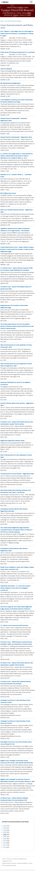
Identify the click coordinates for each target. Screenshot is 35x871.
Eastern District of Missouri (17, 10)
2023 (4, 832)
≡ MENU (4, 2)
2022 (4, 834)
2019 (4, 841)
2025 (4, 828)
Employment (5, 861)
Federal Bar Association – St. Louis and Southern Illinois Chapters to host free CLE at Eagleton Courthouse (15, 588)
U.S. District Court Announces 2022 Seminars (14, 625)
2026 (4, 826)
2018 (4, 843)
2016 (4, 847)
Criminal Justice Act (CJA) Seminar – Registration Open (17, 474)
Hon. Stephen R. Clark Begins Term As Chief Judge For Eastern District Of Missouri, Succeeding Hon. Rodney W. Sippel (17, 34)
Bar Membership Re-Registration (10, 83)
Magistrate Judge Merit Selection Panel (12, 440)
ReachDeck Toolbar (11, 865)
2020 (4, 839)
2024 (4, 830)
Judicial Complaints (22, 863)
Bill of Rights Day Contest (8, 193)
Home (2, 21)
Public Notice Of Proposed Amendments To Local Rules (17, 52)
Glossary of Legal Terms (20, 858)
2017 (4, 845)
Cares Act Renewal (6, 69)
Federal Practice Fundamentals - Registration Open (16, 137)
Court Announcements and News (13, 21)
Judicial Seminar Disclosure (10, 863)
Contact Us (9, 858)
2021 (4, 836)
